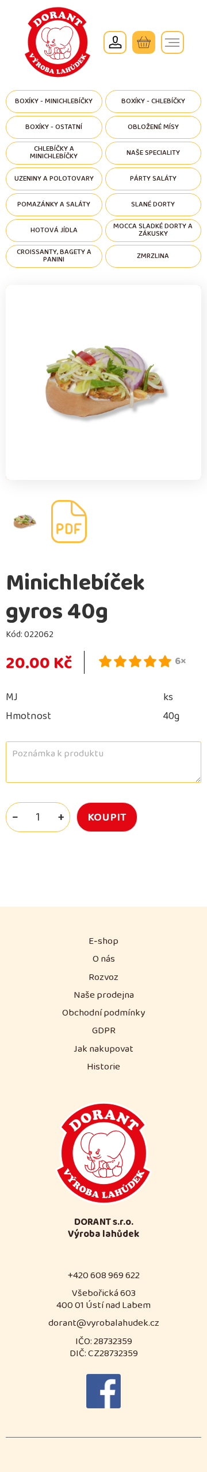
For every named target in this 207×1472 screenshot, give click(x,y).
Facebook (103, 1391)
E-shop (103, 941)
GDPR (104, 1030)
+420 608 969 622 (104, 1275)
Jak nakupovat (103, 1049)
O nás (104, 959)
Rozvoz (103, 977)
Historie (103, 1067)
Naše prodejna (104, 995)
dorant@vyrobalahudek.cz (103, 1323)
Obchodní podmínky (103, 1013)
